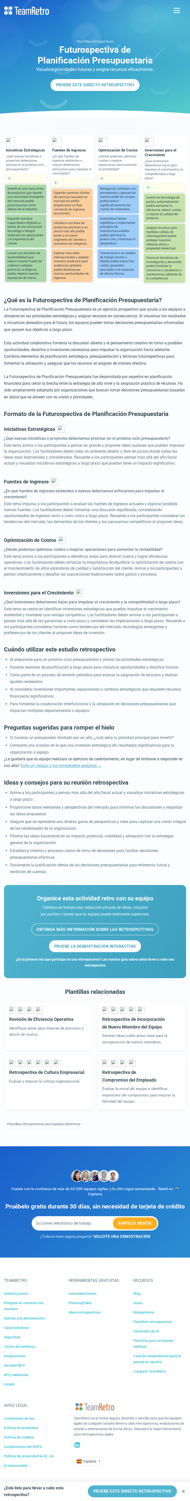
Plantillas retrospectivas (95, 41)
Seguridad (12, 1337)
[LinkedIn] (77, 1445)
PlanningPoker (80, 1303)
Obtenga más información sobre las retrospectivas (94, 929)
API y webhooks (16, 1375)
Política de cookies (19, 1437)
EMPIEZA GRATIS (135, 1223)
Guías (137, 1303)
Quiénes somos (16, 1293)
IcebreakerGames (82, 1293)
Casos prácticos (16, 1328)
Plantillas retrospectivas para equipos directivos (43, 1124)
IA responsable (15, 1466)
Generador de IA (146, 1331)
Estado (9, 1384)
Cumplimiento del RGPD (23, 1447)
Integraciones (15, 1356)
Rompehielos (143, 1312)
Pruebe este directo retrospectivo (95, 85)
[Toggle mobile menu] (177, 10)
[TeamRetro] (26, 10)
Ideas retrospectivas (85, 1312)
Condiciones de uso (19, 1418)
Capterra (95, 1194)
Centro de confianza (19, 1347)
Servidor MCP (14, 1365)
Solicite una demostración (24, 1318)
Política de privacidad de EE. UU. (29, 1456)
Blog (137, 1293)
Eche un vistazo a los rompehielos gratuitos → (61, 765)
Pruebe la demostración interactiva (95, 946)
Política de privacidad (21, 1428)
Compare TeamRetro (149, 1371)
